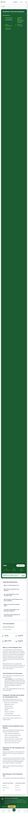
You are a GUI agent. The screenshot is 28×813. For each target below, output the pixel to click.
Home (3, 811)
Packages (9, 811)
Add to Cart (21, 565)
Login (25, 811)
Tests (19, 811)
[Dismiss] (17, 806)
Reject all (4, 806)
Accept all (12, 806)
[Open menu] (26, 2)
